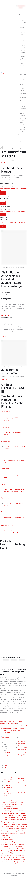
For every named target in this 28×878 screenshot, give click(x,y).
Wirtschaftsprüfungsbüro (8, 810)
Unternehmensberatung (13, 857)
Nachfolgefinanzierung (12, 830)
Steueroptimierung (8, 779)
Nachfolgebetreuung (14, 828)
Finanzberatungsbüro (15, 730)
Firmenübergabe (8, 821)
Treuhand (21, 15)
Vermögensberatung (6, 839)
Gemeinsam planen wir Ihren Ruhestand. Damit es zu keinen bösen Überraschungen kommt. (15, 475)
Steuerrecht (15, 852)
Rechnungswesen (19, 842)
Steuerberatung (7, 846)
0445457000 (7, 752)
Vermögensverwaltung (7, 812)
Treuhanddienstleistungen (9, 853)
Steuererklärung (22, 752)
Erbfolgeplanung (22, 725)
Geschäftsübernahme (19, 822)
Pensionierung (7, 785)
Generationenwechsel (19, 821)
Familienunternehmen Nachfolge (8, 728)
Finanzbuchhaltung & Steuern (23, 108)
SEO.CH (15, 873)
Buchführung (20, 721)
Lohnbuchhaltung (22, 747)
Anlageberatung (4, 721)
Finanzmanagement (21, 817)
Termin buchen (22, 135)
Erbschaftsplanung (15, 726)
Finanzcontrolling (21, 815)
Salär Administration (23, 22)
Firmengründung (22, 741)
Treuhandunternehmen (19, 855)
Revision (14, 844)
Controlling (15, 725)
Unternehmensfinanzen (18, 859)
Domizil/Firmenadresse (23, 129)
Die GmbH (21, 27)
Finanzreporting (14, 819)
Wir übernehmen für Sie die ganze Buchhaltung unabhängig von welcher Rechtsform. (13, 418)
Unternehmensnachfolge (10, 863)
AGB (5, 767)
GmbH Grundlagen (23, 34)
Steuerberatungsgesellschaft (17, 848)
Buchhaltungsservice (5, 725)
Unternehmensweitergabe (8, 841)
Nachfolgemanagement (10, 832)
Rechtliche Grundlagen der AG (23, 74)
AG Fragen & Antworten (23, 95)
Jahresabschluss (22, 749)
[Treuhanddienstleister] (1, 853)
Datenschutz (7, 765)
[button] (5, 162)
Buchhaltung (3, 723)
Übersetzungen (8, 787)
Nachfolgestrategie (13, 837)
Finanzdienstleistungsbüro (8, 817)
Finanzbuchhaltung (5, 732)
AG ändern (23, 84)
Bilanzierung (12, 721)
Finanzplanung (6, 819)
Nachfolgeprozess (21, 833)
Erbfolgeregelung (4, 726)
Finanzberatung (4, 730)
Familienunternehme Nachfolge (9, 808)
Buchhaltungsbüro (12, 723)
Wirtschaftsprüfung (20, 810)
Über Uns (21, 138)
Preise (21, 101)
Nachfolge (19, 826)
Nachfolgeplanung (10, 833)
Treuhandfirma (21, 853)
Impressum (6, 763)
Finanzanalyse (22, 728)
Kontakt (22, 142)
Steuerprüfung (7, 852)
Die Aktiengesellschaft (22, 65)
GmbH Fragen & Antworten (23, 57)
